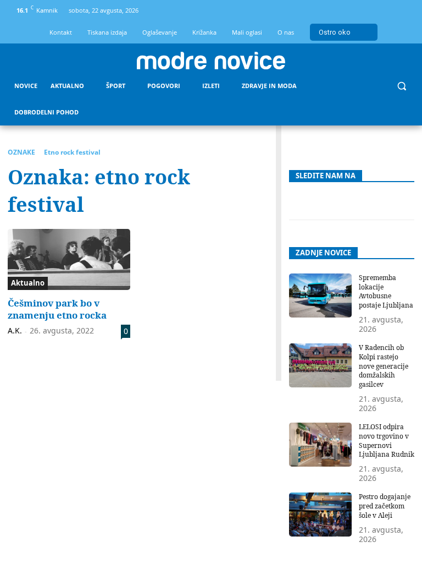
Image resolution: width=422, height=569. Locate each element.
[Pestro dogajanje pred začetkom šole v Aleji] (320, 515)
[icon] (403, 12)
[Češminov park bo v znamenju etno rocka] (69, 260)
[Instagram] (385, 11)
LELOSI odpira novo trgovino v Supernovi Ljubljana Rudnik (386, 440)
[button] (401, 86)
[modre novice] (211, 60)
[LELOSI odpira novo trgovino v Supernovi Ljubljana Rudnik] (320, 445)
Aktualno (28, 283)
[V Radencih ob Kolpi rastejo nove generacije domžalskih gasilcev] (320, 365)
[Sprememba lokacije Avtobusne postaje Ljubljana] (320, 295)
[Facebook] (367, 11)
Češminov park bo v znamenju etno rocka (57, 309)
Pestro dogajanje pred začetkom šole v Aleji (384, 506)
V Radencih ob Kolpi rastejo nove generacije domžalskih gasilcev (383, 366)
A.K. (15, 330)
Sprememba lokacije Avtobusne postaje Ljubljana (386, 291)
